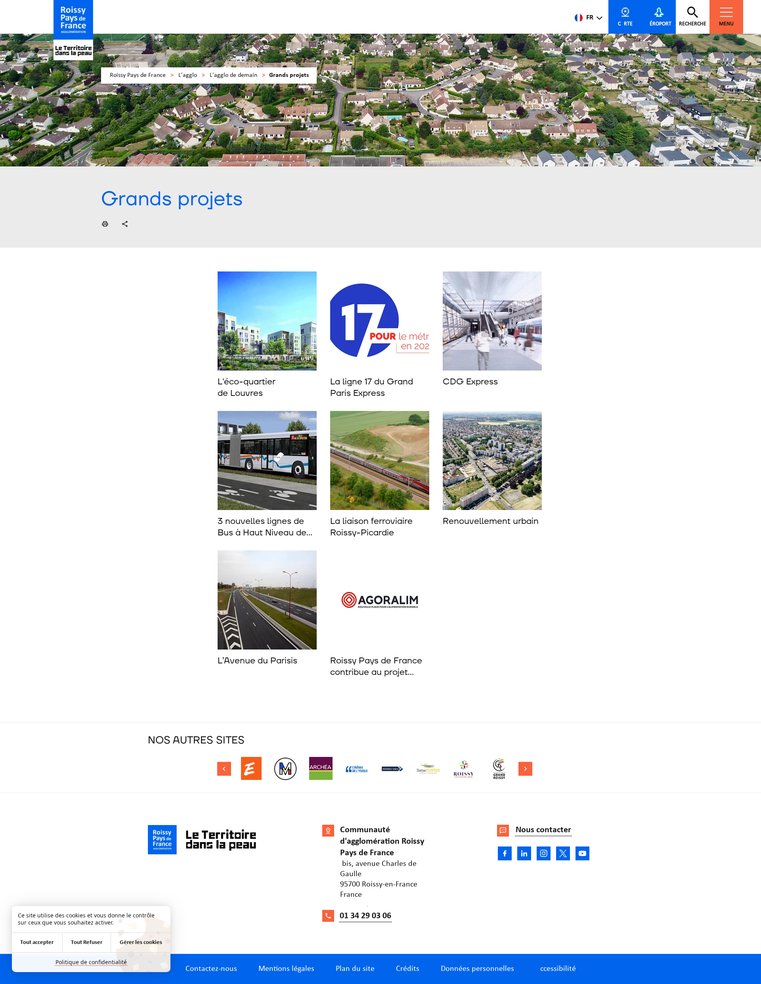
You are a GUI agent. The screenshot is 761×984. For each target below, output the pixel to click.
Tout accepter (37, 943)
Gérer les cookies (141, 943)
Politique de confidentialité (91, 962)
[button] (105, 224)
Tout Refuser (86, 943)
